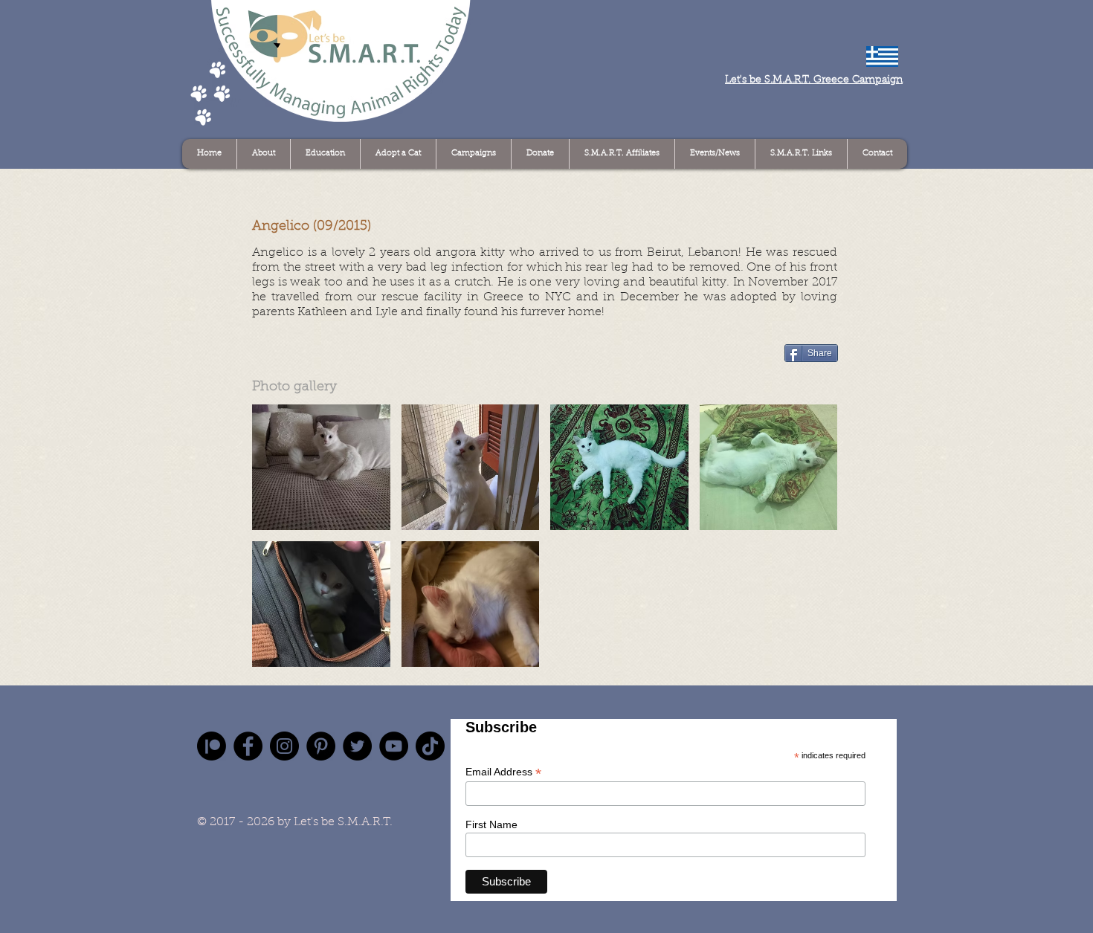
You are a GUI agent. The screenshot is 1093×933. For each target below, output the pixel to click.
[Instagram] (284, 746)
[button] (321, 467)
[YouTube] (393, 746)
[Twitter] (357, 746)
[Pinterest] (320, 746)
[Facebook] (247, 746)
